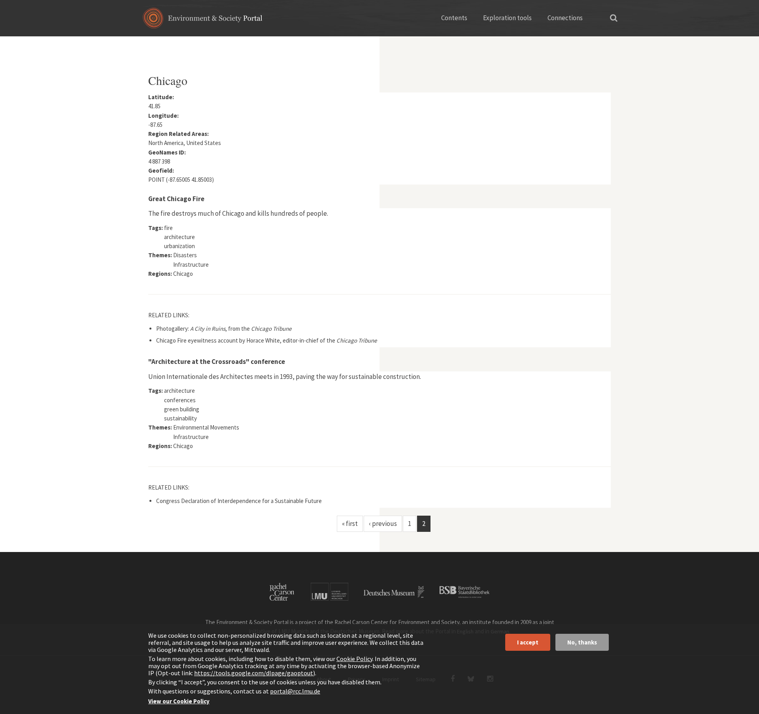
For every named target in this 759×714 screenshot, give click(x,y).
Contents (454, 17)
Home (155, 45)
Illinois (272, 45)
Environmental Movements (206, 427)
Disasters (185, 255)
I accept (527, 642)
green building (181, 409)
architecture (179, 237)
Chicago (183, 273)
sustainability (180, 418)
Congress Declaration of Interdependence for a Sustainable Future (239, 501)
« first (350, 523)
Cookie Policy (354, 659)
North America (191, 45)
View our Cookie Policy (179, 701)
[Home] (202, 21)
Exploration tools (507, 17)
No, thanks (582, 642)
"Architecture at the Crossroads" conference (216, 361)
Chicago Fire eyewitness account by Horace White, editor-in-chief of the (266, 340)
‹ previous (383, 523)
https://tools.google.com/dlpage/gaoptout (253, 673)
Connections (565, 17)
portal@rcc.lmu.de (295, 691)
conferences (180, 400)
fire (168, 228)
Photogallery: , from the (223, 328)
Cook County (307, 45)
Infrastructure (191, 264)
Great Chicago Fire (176, 198)
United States (236, 45)
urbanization (179, 246)
